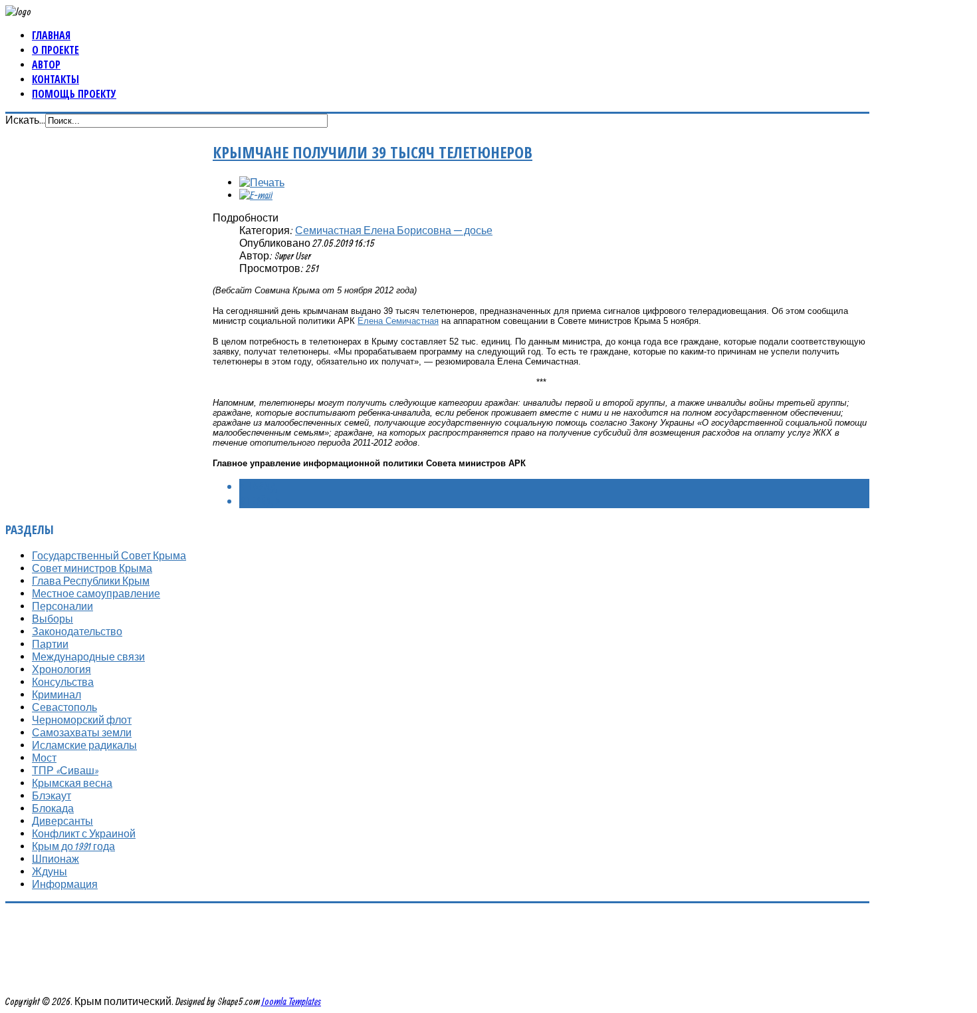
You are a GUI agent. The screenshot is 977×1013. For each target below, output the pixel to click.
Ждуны (49, 871)
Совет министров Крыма (92, 568)
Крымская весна (72, 783)
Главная (51, 35)
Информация (65, 884)
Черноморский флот (82, 720)
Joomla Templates (291, 1001)
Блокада (53, 808)
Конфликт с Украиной (84, 833)
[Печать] (261, 182)
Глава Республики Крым (91, 581)
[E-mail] (255, 195)
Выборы (52, 619)
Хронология (61, 669)
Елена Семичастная (398, 321)
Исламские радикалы (84, 745)
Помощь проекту (74, 93)
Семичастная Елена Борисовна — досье (393, 230)
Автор (46, 64)
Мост (44, 758)
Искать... (25, 120)
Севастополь (64, 707)
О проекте (55, 50)
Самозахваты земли (82, 732)
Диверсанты (62, 821)
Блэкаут (51, 795)
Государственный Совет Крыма (109, 555)
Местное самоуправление (96, 593)
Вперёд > (259, 501)
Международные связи (88, 656)
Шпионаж (55, 859)
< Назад (258, 486)
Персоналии (62, 606)
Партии (50, 644)
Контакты (55, 79)
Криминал (56, 694)
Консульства (63, 682)
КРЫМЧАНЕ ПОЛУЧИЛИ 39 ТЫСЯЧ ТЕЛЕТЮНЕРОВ (372, 152)
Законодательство (77, 631)
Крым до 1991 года (73, 846)
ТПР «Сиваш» (65, 770)
